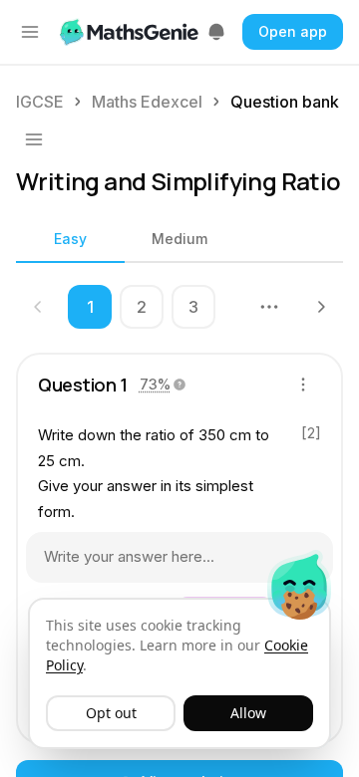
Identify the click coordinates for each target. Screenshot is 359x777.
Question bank (284, 102)
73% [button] (155, 384)
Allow (248, 712)
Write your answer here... (129, 556)
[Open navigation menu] (30, 32)
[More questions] (269, 307)
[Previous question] (38, 307)
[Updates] (216, 32)
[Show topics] (34, 139)
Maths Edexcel (147, 102)
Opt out (111, 712)
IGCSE (40, 102)
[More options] (303, 384)
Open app (292, 31)
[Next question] (321, 307)
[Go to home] (131, 32)
